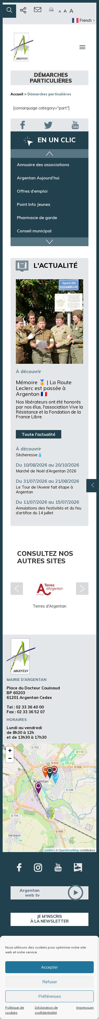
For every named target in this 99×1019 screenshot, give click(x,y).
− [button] (10, 758)
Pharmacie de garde (37, 218)
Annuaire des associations (43, 165)
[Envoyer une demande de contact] (37, 11)
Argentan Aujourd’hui (38, 178)
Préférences (49, 996)
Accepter (49, 967)
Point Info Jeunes (33, 204)
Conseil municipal (34, 231)
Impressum (85, 1007)
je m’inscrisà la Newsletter (49, 919)
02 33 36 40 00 (30, 707)
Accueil (17, 94)
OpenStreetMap (69, 850)
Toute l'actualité (38, 434)
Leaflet (49, 850)
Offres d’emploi (32, 191)
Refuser (49, 981)
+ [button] (10, 750)
